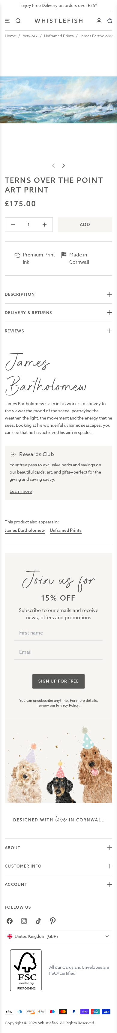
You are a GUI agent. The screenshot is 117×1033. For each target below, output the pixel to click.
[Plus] (44, 225)
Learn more (21, 491)
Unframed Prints (59, 35)
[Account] (99, 21)
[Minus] (13, 225)
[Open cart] (110, 21)
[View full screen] (58, 100)
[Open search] (18, 21)
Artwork (30, 35)
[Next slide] (63, 166)
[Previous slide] (53, 166)
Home (10, 35)
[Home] (58, 21)
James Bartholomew (98, 35)
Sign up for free (58, 681)
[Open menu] (7, 21)
